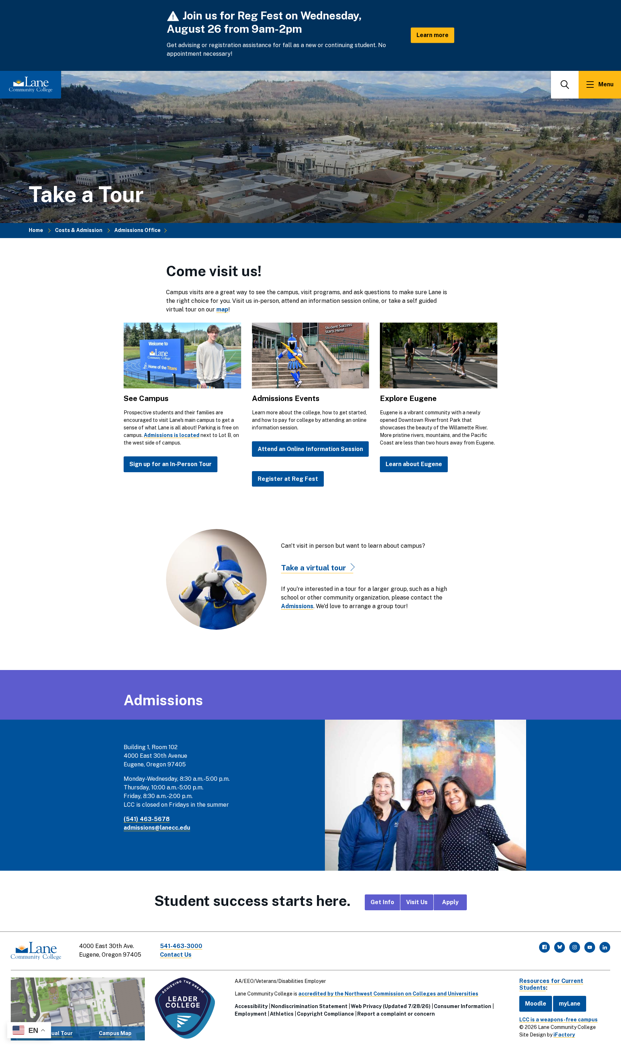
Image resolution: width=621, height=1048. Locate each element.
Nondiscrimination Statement (309, 1006)
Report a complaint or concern (396, 1014)
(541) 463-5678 (147, 819)
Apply (450, 902)
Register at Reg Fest (288, 478)
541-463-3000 (181, 946)
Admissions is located (171, 435)
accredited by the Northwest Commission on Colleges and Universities (388, 994)
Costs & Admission (78, 230)
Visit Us (417, 902)
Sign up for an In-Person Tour (170, 464)
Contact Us (176, 954)
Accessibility (251, 1006)
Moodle (535, 1003)
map (222, 309)
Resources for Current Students (551, 984)
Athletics (282, 1014)
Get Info (382, 902)
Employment (251, 1014)
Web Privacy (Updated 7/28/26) (391, 1006)
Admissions (297, 606)
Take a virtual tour (313, 567)
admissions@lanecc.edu (157, 827)
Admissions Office (137, 230)
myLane (569, 1003)
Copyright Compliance (325, 1014)
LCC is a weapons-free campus (558, 1019)
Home (36, 230)
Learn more (432, 35)
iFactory (564, 1035)
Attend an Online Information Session (310, 449)
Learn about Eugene (414, 464)
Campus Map (115, 1033)
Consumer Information (462, 1006)
